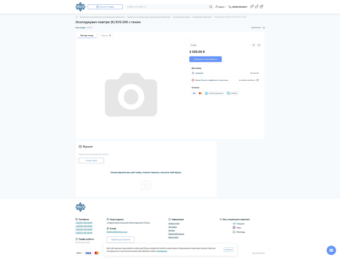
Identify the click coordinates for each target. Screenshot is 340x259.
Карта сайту (173, 237)
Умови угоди (173, 223)
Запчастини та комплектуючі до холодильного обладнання (102, 17)
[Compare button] (259, 45)
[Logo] (80, 6)
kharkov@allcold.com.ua (117, 232)
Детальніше (162, 251)
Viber (239, 228)
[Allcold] (121, 207)
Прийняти (228, 249)
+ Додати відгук (91, 160)
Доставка (172, 227)
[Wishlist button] (254, 45)
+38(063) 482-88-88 (83, 233)
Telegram (240, 224)
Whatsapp (241, 232)
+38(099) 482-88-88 (83, 229)
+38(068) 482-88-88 (83, 226)
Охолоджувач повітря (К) (202, 17)
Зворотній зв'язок (176, 234)
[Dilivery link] (257, 80)
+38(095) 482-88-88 (83, 223)
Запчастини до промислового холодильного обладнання (148, 17)
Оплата (171, 230)
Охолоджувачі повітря (181, 17)
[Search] (210, 6)
